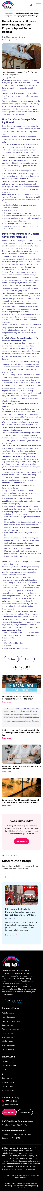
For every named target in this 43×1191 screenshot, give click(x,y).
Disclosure (33, 1183)
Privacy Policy (10, 1183)
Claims (4, 1070)
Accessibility (8, 1186)
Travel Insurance (8, 1045)
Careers (5, 1061)
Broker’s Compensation (22, 1186)
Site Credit (21, 1188)
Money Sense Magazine (13, 643)
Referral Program (9, 1065)
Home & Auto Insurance (11, 1021)
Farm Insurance (8, 1033)
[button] (31, 4)
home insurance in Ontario (21, 254)
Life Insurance (7, 1041)
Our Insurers (7, 1078)
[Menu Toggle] (38, 4)
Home (6, 13)
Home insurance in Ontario (12, 293)
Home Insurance (8, 1017)
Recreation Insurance (10, 1029)
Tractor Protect (8, 1037)
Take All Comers (22, 1183)
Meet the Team (8, 1090)
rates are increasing (31, 377)
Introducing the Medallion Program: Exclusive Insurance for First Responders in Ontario (20, 912)
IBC (5, 640)
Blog (11, 13)
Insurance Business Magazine (16, 648)
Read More (6, 702)
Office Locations (8, 1086)
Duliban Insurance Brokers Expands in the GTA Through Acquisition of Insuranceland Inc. (21, 732)
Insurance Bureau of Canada (13, 243)
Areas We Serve (8, 1082)
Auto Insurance (8, 1013)
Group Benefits (8, 1049)
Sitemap (35, 1186)
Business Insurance (9, 1025)
